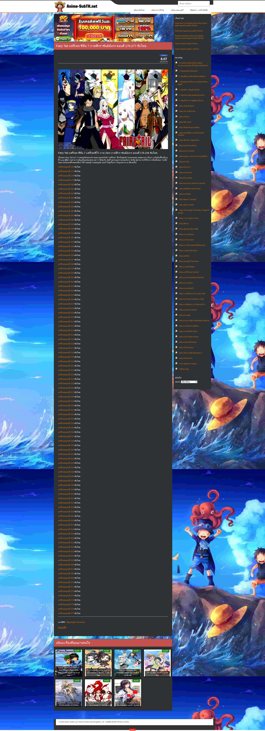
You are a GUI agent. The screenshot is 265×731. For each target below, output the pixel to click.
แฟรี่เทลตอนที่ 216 (66, 344)
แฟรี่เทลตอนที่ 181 (66, 189)
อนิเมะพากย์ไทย (157, 10)
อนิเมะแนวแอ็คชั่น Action (188, 331)
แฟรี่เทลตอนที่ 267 (66, 569)
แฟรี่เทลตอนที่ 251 (66, 498)
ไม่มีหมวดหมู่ (184, 369)
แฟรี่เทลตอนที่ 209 (66, 313)
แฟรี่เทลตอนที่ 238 (66, 441)
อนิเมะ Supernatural (186, 106)
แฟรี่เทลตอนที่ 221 (66, 366)
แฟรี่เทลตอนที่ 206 (66, 299)
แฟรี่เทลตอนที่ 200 (66, 273)
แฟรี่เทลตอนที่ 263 (66, 551)
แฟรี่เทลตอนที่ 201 (66, 277)
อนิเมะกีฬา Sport (185, 122)
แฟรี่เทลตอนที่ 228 (66, 397)
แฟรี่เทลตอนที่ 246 (66, 476)
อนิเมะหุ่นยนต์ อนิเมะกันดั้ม (188, 229)
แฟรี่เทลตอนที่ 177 (66, 171)
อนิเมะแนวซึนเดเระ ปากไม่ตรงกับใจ (192, 304)
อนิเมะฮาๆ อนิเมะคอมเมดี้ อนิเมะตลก (192, 245)
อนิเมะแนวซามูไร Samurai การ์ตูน (191, 299)
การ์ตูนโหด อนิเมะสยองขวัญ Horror (192, 95)
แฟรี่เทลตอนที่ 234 (66, 423)
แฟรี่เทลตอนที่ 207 (66, 304)
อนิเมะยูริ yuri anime (186, 205)
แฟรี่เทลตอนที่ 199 (66, 268)
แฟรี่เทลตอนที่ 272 (66, 591)
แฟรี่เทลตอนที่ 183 (66, 198)
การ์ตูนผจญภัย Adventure (188, 71)
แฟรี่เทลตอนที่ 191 (66, 233)
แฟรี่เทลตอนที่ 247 (66, 481)
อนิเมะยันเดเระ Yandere (187, 199)
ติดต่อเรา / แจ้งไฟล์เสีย (199, 10)
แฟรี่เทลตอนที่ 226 (66, 388)
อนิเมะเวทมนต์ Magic (187, 267)
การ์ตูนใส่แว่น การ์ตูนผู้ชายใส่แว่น (191, 101)
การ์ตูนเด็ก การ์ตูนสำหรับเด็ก (189, 90)
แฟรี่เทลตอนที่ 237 (66, 436)
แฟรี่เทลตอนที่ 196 (66, 255)
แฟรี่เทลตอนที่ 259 (66, 534)
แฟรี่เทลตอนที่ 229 (66, 401)
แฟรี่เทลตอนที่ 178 (66, 176)
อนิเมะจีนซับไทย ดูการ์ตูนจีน (189, 127)
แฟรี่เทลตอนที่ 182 (66, 193)
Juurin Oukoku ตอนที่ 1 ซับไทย (186, 44)
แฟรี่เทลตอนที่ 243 (66, 463)
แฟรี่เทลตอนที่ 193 (66, 242)
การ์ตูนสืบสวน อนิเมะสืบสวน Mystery (192, 76)
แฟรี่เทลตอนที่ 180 (66, 184)
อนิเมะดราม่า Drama (186, 151)
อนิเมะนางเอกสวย (185, 172)
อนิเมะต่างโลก (184, 162)
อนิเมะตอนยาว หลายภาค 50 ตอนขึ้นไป (193, 156)
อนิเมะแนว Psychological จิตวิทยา (191, 277)
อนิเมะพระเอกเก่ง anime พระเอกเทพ (192, 183)
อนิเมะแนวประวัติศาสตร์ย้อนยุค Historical (194, 321)
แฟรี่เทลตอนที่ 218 (66, 352)
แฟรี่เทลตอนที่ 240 (66, 450)
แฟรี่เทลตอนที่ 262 (66, 547)
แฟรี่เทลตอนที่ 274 (66, 600)
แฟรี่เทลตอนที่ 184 (66, 202)
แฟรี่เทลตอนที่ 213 (66, 330)
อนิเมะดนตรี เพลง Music (188, 146)
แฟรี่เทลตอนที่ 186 (66, 211)
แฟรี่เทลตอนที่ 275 (66, 604)
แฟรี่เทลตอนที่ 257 (66, 525)
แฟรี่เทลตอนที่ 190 (66, 229)
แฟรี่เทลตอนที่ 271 (66, 587)
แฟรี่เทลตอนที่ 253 (66, 507)
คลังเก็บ (178, 382)
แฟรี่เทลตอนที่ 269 (66, 578)
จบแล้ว (62, 627)
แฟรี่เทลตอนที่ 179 (66, 180)
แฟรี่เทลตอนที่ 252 (66, 503)
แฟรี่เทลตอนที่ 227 (66, 392)
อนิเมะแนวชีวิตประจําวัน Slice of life (192, 294)
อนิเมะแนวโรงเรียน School (188, 337)
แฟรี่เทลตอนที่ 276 (66, 609)
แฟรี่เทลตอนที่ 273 (66, 596)
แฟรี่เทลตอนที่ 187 (66, 215)
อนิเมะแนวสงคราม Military (188, 326)
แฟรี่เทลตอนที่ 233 (66, 419)
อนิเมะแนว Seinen (186, 283)
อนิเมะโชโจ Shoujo (186, 348)
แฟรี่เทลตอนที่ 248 (66, 485)
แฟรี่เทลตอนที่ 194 (66, 246)
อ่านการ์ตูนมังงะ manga (187, 364)
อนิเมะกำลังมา (184, 117)
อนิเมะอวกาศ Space (186, 234)
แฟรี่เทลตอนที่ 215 (66, 339)
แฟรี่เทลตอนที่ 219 (66, 357)
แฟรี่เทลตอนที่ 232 (66, 414)
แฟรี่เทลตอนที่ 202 (66, 282)
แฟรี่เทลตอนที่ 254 (66, 512)
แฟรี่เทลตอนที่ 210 (66, 317)
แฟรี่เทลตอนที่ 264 (66, 556)
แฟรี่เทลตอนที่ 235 (66, 428)
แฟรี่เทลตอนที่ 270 (66, 582)
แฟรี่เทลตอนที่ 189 (66, 224)
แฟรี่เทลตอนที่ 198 (66, 264)
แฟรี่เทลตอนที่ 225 (66, 383)
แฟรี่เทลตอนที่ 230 (66, 405)
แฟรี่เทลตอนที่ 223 (66, 375)
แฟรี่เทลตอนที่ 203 (66, 286)
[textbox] (194, 3)
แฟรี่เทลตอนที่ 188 (66, 220)
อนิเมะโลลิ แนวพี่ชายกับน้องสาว (190, 353)
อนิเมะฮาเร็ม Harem (186, 240)
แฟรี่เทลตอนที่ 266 (66, 565)
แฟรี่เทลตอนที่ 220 (66, 361)
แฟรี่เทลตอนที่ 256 (66, 520)
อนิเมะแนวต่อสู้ (184, 315)
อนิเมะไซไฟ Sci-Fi (185, 358)
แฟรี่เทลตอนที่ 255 (66, 516)
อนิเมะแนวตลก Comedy (188, 310)
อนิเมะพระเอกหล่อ (185, 178)
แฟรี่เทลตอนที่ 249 (66, 489)
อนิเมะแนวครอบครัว (186, 288)
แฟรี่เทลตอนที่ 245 (66, 472)
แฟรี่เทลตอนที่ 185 (66, 207)
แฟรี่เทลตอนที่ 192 (66, 237)
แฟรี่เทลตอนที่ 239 (66, 445)
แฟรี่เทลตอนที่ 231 (66, 410)
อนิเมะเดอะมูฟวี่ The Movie (189, 261)
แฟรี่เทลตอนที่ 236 (66, 432)
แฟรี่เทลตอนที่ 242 (66, 458)
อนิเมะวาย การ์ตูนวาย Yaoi (189, 218)
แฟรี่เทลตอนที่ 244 (66, 467)
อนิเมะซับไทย (139, 10)
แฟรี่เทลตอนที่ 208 (66, 308)
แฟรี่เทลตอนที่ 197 (66, 260)
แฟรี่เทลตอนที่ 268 (66, 573)
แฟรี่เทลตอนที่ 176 (66, 167)
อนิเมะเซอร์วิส (184, 256)
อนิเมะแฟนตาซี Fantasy (188, 342)
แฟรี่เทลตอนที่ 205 (66, 295)
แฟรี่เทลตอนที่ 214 (66, 335)
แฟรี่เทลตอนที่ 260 (66, 538)
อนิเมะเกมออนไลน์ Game (188, 251)
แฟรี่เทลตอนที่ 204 (66, 291)
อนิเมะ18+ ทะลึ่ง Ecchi (187, 111)
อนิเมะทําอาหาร (185, 167)
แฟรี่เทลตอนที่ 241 (66, 454)
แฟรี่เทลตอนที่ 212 (66, 326)
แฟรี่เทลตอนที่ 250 (66, 494)
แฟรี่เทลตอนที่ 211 (66, 321)
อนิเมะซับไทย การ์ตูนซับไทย (189, 140)
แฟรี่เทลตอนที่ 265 (66, 560)
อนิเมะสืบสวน (184, 224)
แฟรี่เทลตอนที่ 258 (66, 529)
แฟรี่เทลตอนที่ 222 (66, 370)
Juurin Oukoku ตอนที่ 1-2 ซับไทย (187, 49)
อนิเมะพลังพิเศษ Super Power (190, 189)
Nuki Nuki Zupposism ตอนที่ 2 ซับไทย (189, 31)
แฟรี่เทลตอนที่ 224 (66, 379)
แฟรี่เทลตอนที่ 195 (66, 251)
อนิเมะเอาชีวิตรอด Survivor (189, 272)
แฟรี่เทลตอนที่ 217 (66, 348)
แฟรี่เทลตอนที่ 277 (66, 613)
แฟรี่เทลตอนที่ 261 (66, 542)
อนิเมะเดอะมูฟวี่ (177, 10)
